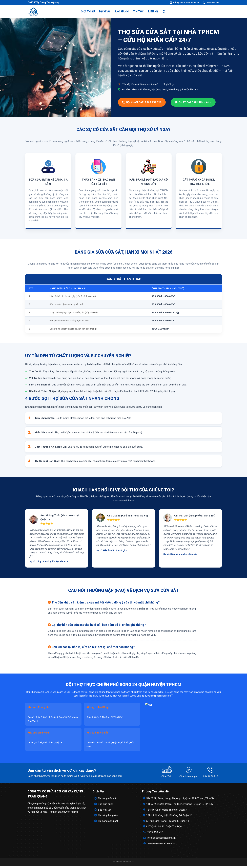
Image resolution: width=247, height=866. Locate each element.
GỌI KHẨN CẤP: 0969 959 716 (143, 102)
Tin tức (138, 11)
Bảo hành (121, 11)
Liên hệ (153, 11)
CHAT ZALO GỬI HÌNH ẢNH (195, 102)
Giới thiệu (88, 11)
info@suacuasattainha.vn (162, 837)
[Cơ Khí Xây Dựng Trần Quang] (51, 11)
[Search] (164, 11)
